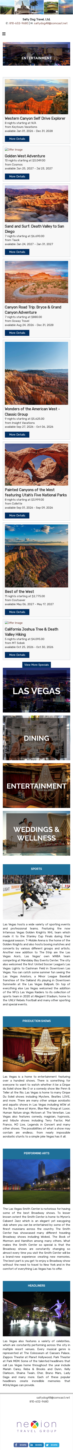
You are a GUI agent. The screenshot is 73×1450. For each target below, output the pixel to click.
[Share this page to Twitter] (52, 1445)
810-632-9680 (18, 23)
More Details (17, 139)
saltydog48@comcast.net (51, 23)
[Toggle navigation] (4, 35)
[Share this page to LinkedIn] (36, 1445)
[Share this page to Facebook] (21, 1445)
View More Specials (36, 664)
